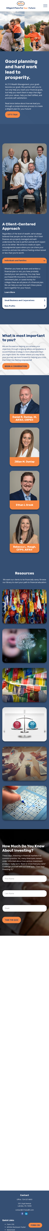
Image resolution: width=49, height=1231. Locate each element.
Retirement (11, 1230)
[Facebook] (22, 1213)
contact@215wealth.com (24, 1210)
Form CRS (35, 1225)
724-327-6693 (27, 1199)
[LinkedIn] (26, 1213)
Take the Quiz (11, 920)
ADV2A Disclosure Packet (16, 1227)
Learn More (10, 292)
